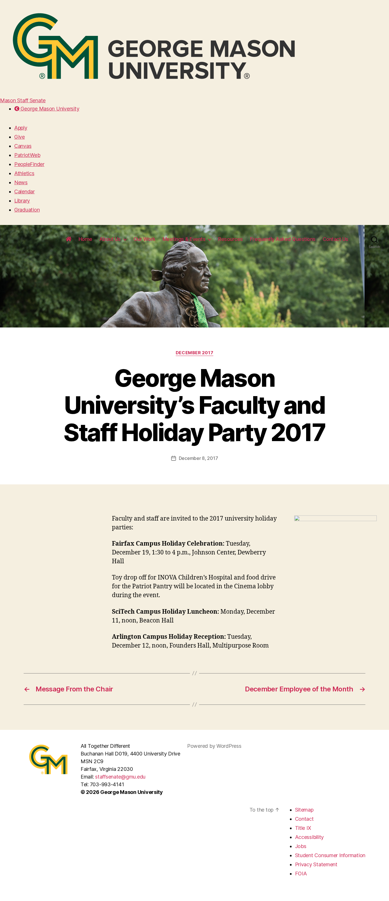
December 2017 (194, 352)
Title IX (303, 828)
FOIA (301, 874)
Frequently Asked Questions (283, 239)
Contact (304, 819)
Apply (20, 128)
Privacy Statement (316, 864)
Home (85, 239)
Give (19, 137)
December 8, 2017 (198, 458)
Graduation (27, 210)
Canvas (22, 146)
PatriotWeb (27, 155)
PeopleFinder (29, 164)
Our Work (144, 239)
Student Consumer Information (330, 855)
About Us (110, 239)
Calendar (24, 191)
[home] (68, 239)
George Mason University (49, 109)
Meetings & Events (184, 239)
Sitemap (304, 810)
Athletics (24, 173)
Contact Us (335, 239)
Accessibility (309, 837)
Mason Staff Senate (23, 100)
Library (22, 201)
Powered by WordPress (214, 746)
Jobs (300, 846)
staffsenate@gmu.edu (120, 777)
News (21, 182)
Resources (230, 239)
